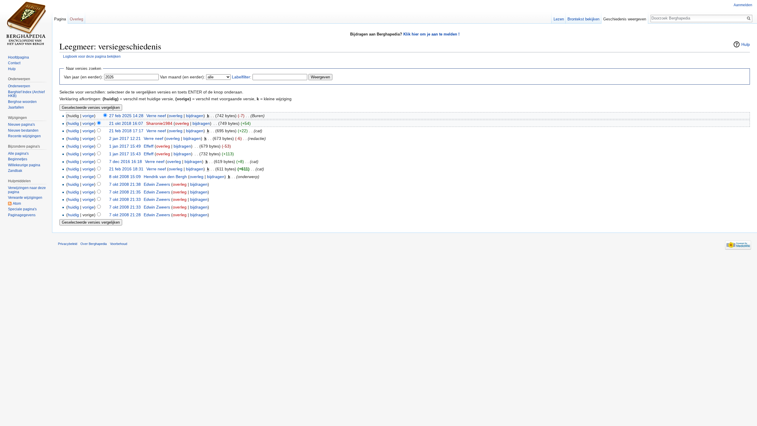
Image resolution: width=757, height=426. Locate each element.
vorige (88, 115)
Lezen (559, 19)
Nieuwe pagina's (21, 124)
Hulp (745, 44)
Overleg (76, 19)
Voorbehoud (118, 244)
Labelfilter (241, 77)
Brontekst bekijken (583, 19)
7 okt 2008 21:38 (125, 184)
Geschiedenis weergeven (624, 19)
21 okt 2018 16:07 (126, 123)
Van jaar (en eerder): (83, 77)
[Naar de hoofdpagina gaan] (26, 23)
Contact (14, 63)
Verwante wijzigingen (25, 198)
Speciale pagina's (22, 209)
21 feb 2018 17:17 (126, 130)
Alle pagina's (18, 153)
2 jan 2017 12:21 (125, 138)
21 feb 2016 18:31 (126, 169)
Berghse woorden (22, 102)
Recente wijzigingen (24, 136)
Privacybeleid (67, 244)
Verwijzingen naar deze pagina (27, 190)
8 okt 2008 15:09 (125, 176)
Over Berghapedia (93, 244)
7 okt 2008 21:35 (125, 192)
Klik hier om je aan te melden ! (431, 34)
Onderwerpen (19, 86)
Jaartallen (16, 107)
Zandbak (15, 171)
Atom (17, 203)
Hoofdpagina (18, 57)
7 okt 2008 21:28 (125, 214)
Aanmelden (743, 5)
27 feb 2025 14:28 (126, 115)
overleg (175, 115)
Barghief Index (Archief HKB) (26, 94)
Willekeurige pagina (24, 165)
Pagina (60, 19)
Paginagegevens (21, 215)
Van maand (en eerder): (182, 77)
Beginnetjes (17, 159)
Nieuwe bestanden (23, 130)
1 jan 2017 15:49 (125, 146)
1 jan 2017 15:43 (125, 153)
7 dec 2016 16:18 (125, 161)
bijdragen (194, 115)
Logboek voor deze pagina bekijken (92, 56)
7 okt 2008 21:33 (125, 199)
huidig (73, 123)
